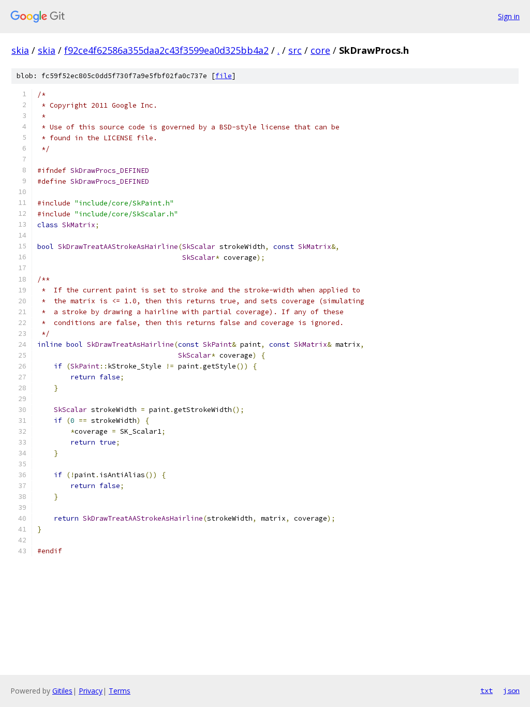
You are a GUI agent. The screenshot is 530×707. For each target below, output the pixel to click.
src (295, 50)
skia (20, 50)
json (511, 690)
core (320, 50)
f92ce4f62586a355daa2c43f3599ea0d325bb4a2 (166, 50)
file (223, 75)
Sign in (509, 16)
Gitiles (62, 691)
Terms (119, 691)
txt (486, 690)
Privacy (90, 691)
